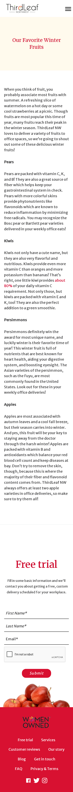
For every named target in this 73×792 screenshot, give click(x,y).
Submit (36, 673)
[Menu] (68, 9)
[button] (28, 780)
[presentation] (35, 654)
